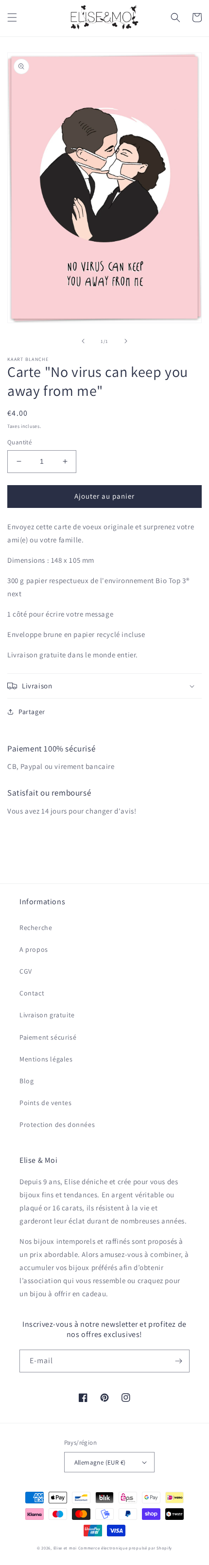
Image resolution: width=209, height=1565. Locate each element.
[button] (12, 17)
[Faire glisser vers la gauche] (83, 341)
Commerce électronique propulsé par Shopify (125, 1547)
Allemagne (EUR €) (100, 1462)
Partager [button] (31, 711)
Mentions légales (46, 1059)
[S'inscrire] (178, 1361)
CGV (25, 971)
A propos (33, 949)
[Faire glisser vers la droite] (126, 341)
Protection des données (57, 1124)
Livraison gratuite (47, 1015)
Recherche (35, 927)
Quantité (19, 442)
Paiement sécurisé (47, 1037)
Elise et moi (65, 1547)
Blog (26, 1080)
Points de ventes (45, 1102)
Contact (31, 993)
